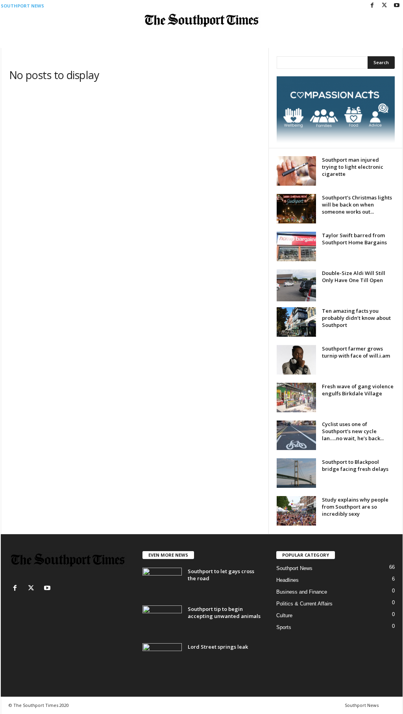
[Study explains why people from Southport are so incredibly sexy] (296, 511)
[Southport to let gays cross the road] (162, 582)
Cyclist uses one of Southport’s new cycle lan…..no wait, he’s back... (353, 431)
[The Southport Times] (202, 20)
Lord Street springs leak (218, 646)
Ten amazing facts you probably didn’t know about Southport (356, 317)
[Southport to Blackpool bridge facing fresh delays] (296, 473)
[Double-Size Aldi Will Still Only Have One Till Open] (296, 285)
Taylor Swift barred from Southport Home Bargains (354, 239)
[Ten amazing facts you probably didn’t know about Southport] (296, 322)
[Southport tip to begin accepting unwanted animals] (162, 620)
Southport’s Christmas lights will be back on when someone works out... (357, 204)
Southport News (22, 6)
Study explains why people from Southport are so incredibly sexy (355, 506)
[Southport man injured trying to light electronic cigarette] (296, 171)
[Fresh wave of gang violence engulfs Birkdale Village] (296, 397)
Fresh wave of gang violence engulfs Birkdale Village (358, 390)
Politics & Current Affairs (304, 604)
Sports (283, 627)
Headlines (287, 580)
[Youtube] (396, 5)
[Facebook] (372, 5)
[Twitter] (384, 5)
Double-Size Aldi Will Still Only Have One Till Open (353, 276)
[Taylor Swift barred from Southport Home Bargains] (296, 246)
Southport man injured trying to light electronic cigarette (352, 166)
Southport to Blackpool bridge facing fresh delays (355, 465)
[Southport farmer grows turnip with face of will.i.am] (296, 360)
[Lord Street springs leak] (162, 658)
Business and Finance (301, 592)
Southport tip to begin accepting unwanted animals (224, 612)
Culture (284, 615)
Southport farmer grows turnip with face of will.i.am (356, 352)
